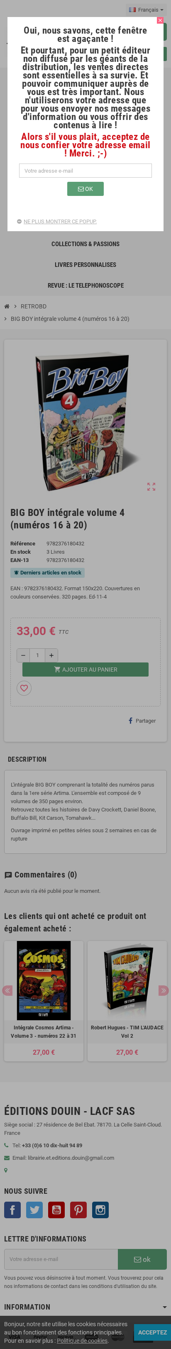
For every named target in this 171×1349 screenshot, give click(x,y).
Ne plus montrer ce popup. (60, 221)
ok (88, 189)
